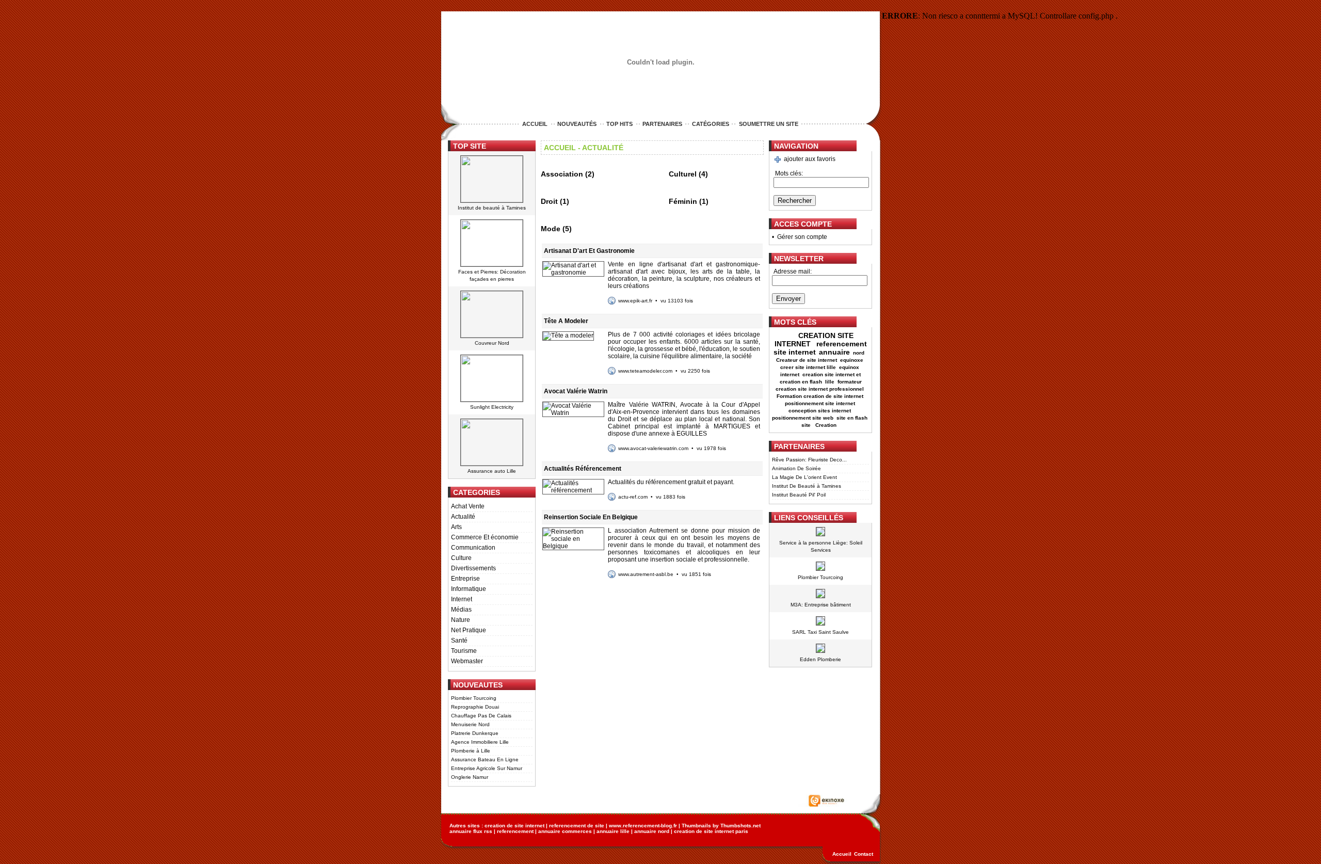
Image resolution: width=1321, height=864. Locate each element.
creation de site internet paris (711, 831)
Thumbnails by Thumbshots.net (721, 825)
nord (859, 353)
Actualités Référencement (582, 468)
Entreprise (465, 578)
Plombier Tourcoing (473, 698)
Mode (550, 229)
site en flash (851, 418)
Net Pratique (468, 630)
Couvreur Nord (492, 343)
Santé (459, 640)
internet (789, 374)
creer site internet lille (808, 367)
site (806, 425)
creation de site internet (514, 825)
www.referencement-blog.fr (643, 825)
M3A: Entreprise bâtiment (821, 604)
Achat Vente (468, 506)
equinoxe (851, 360)
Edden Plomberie (820, 659)
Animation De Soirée (796, 468)
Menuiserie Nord (470, 724)
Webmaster (467, 661)
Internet (461, 599)
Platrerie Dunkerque (474, 733)
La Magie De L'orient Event (804, 477)
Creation (826, 425)
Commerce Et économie (485, 537)
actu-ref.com (633, 497)
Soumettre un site (768, 124)
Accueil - (562, 147)
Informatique (468, 589)
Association (562, 174)
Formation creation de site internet (820, 396)
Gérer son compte (802, 237)
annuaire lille (613, 831)
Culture (461, 558)
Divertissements (473, 568)
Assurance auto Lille (492, 471)
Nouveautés (577, 124)
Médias (461, 609)
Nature (460, 619)
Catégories (710, 124)
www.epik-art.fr (635, 300)
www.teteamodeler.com (645, 371)
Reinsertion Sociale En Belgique (591, 517)
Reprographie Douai (475, 707)
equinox (849, 367)
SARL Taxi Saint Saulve (820, 632)
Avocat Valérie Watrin (575, 391)
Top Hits (619, 124)
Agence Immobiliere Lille (480, 742)
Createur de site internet (806, 360)
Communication (473, 547)
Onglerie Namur (469, 777)
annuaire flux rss (470, 831)
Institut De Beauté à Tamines (806, 486)
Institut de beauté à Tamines (492, 208)
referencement (515, 831)
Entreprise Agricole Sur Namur (486, 768)
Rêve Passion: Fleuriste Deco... (809, 459)
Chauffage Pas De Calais (481, 715)
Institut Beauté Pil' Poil (799, 495)
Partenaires (662, 124)
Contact (863, 854)
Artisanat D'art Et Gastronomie (589, 250)
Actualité (463, 516)
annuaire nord (651, 831)
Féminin (683, 201)
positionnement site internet (820, 403)
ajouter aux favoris (809, 159)
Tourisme (464, 650)
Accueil (534, 124)
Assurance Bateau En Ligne (485, 759)
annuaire (834, 352)
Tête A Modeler (566, 321)
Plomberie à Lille (470, 751)
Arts (456, 527)
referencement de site (576, 825)
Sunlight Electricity (491, 407)
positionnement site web (802, 418)
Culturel (683, 174)
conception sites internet (819, 410)
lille (829, 382)
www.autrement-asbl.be (645, 574)
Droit (549, 201)
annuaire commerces (565, 831)
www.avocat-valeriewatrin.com (653, 448)
